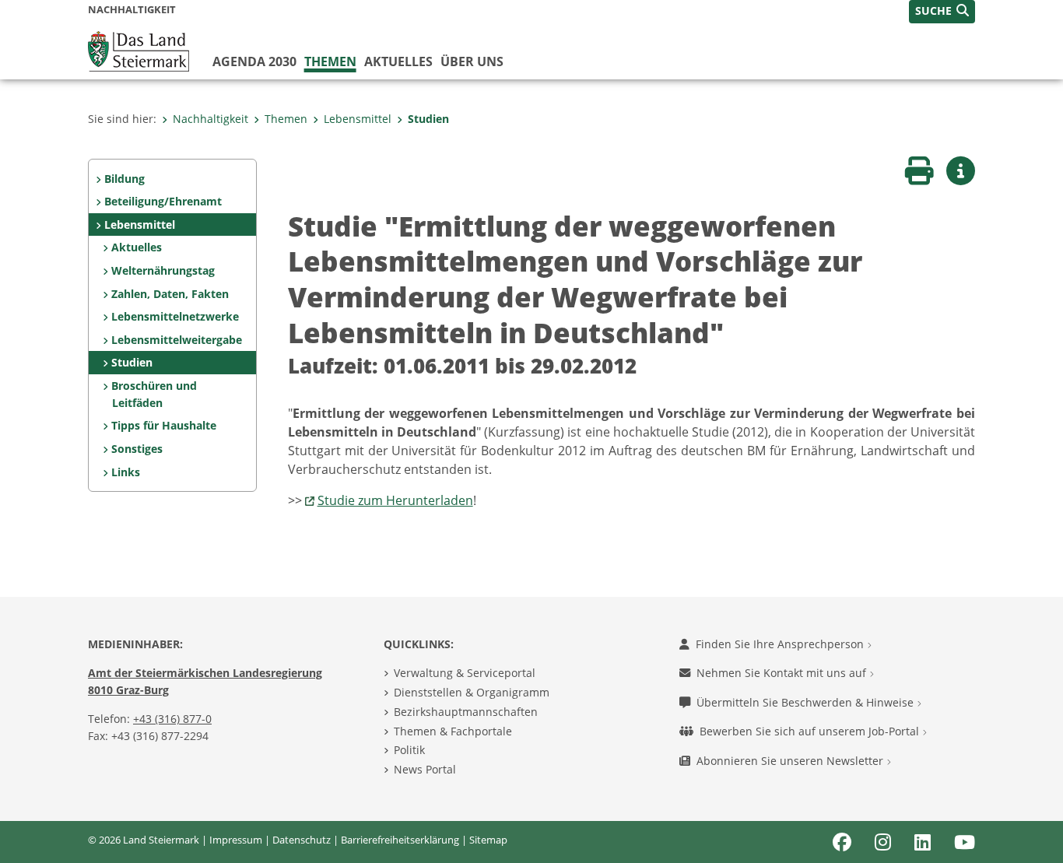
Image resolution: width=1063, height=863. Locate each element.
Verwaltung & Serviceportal (464, 672)
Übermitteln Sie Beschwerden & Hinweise (806, 702)
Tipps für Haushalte (163, 425)
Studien (428, 118)
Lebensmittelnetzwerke (175, 316)
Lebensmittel (357, 118)
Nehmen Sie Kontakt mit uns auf (782, 672)
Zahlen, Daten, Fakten (170, 293)
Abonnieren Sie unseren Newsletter (791, 760)
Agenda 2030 (254, 61)
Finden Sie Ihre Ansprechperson (781, 644)
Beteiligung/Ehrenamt (163, 201)
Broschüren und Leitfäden (154, 394)
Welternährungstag (163, 270)
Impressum (235, 840)
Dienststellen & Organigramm (471, 692)
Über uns (471, 61)
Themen (330, 61)
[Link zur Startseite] (138, 49)
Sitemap (488, 840)
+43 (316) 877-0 (172, 718)
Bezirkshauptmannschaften (466, 711)
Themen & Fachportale (453, 731)
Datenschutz (301, 840)
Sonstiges (137, 448)
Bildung (124, 178)
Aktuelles (398, 61)
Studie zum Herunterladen (395, 500)
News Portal (425, 769)
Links (125, 472)
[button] (942, 11)
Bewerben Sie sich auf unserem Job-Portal (811, 731)
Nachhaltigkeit (210, 118)
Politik (409, 749)
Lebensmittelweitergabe (176, 339)
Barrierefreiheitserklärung (400, 840)
